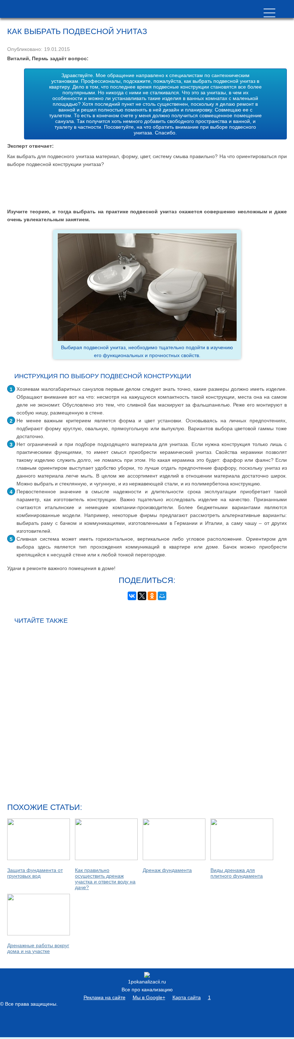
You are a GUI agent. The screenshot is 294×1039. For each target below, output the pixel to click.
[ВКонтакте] (132, 596)
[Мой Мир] (162, 596)
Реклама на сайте (104, 997)
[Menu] (269, 13)
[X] (142, 596)
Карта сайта (186, 997)
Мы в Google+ (149, 997)
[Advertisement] (147, 188)
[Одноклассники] (152, 596)
